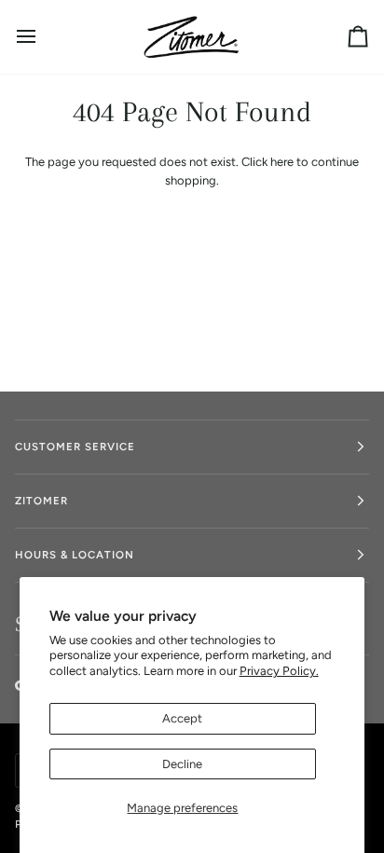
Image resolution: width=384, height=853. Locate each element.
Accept (182, 718)
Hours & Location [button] (74, 554)
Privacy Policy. (279, 671)
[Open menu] (43, 37)
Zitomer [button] (41, 500)
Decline (182, 764)
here (282, 162)
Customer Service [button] (75, 446)
